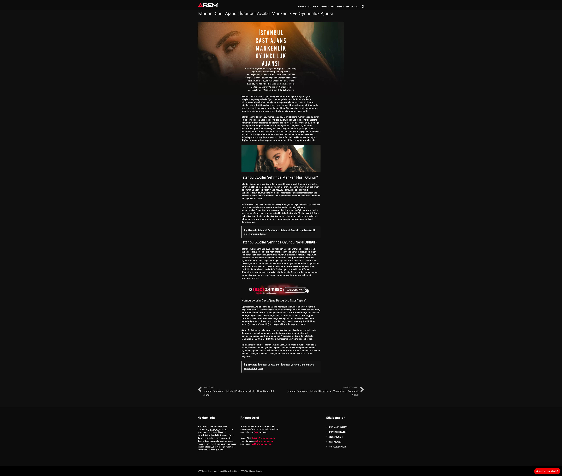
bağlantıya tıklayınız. (266, 333)
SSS (333, 7)
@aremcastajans (253, 336)
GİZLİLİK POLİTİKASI (336, 437)
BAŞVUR (340, 7)
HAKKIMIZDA (313, 7)
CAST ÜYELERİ (351, 7)
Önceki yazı (238, 391)
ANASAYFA (302, 7)
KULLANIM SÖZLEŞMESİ (337, 432)
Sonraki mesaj (323, 391)
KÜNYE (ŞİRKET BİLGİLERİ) (338, 427)
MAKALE (324, 7)
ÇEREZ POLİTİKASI (335, 442)
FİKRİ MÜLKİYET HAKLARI (337, 447)
